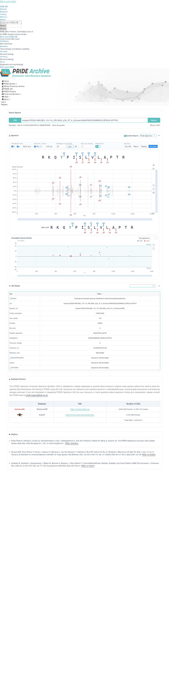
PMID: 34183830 (148, 454)
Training (3, 14)
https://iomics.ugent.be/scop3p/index (80, 414)
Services (3, 9)
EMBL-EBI (4, 6)
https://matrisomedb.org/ (80, 409)
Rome (2, 62)
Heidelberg (4, 41)
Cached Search (132, 135)
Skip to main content (8, 1)
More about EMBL (7, 67)
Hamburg (3, 56)
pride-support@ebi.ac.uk (37, 395)
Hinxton (3, 28)
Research (4, 11)
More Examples (58, 125)
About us (3, 17)
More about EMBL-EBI (8, 36)
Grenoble (3, 51)
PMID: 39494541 (71, 443)
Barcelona (4, 46)
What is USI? (155, 125)
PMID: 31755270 (88, 465)
